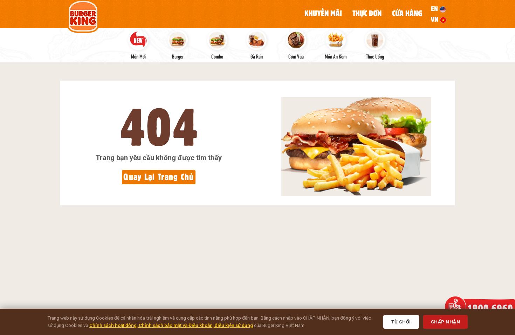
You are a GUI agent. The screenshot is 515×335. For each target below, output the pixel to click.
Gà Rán (256, 56)
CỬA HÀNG (407, 13)
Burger (178, 56)
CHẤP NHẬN (445, 321)
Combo (217, 56)
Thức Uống (375, 56)
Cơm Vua (296, 56)
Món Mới (138, 56)
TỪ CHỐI (401, 321)
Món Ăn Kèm (335, 56)
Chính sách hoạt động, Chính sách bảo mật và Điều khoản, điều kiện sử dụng (171, 325)
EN (435, 8)
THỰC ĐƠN (367, 13)
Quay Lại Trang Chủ (158, 177)
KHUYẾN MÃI (323, 13)
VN (435, 19)
